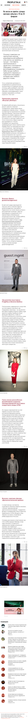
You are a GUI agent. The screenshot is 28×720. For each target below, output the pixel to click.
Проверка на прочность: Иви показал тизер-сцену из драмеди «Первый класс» (17, 675)
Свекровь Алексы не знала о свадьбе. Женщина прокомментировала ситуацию (17, 662)
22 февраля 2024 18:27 (20, 20)
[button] (26, 146)
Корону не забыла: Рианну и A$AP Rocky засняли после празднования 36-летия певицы (17, 688)
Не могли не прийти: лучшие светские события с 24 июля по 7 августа (16, 632)
